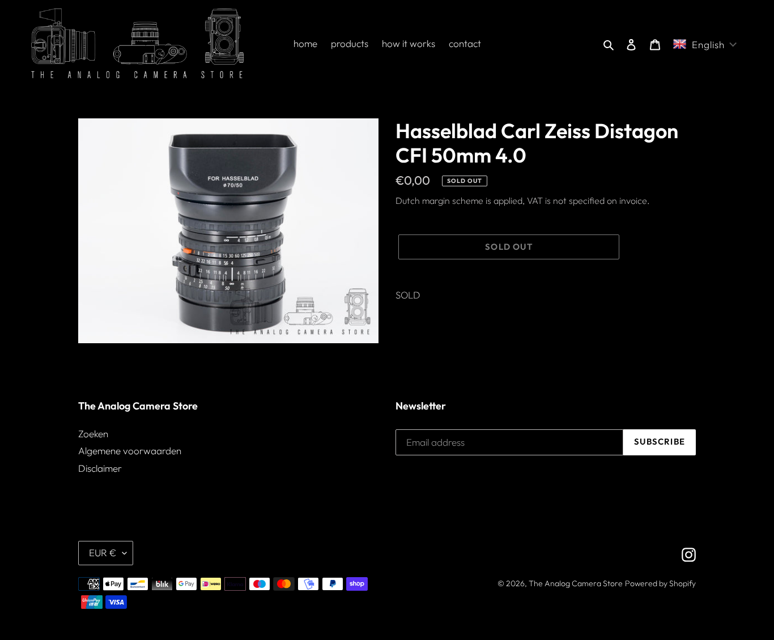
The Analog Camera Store (576, 583)
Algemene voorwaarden (129, 450)
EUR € (103, 552)
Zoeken (93, 434)
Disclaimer (100, 468)
